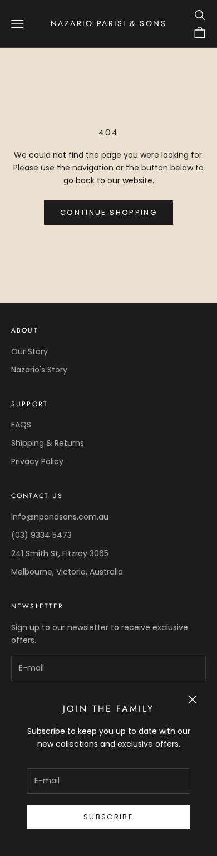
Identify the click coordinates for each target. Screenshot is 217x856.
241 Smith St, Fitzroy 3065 (59, 553)
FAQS (21, 424)
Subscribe (108, 817)
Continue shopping (108, 212)
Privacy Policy (37, 461)
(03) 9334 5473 (41, 535)
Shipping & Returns (47, 443)
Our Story (29, 351)
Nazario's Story (39, 369)
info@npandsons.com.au (59, 516)
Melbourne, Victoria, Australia (67, 571)
